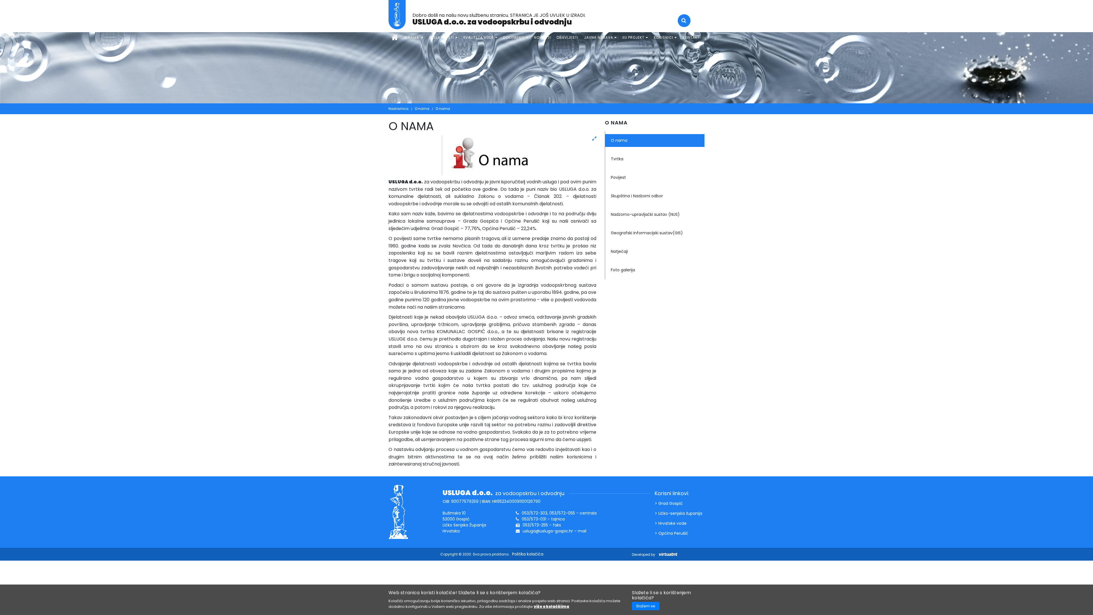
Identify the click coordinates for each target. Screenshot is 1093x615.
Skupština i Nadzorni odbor (637, 196)
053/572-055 (562, 513)
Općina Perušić (673, 533)
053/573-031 (534, 519)
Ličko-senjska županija (680, 513)
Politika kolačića (527, 554)
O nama (422, 108)
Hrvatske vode (672, 523)
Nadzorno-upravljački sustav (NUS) (645, 214)
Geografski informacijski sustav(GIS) (647, 233)
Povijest (618, 177)
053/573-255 (535, 525)
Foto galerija (623, 270)
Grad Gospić (670, 503)
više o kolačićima (551, 606)
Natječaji (619, 251)
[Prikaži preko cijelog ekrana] (594, 138)
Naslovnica (398, 108)
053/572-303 (534, 513)
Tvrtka (617, 159)
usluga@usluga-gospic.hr (548, 531)
